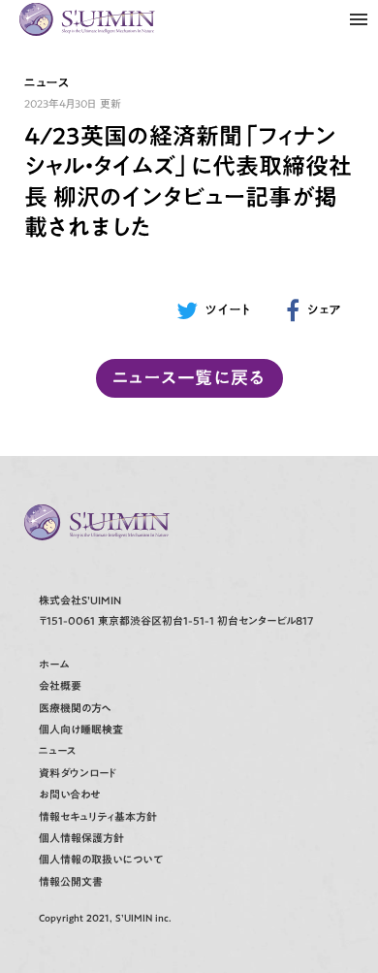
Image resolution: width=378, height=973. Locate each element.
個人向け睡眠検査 (81, 730)
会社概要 (60, 686)
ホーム (54, 665)
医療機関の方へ (75, 708)
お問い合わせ (69, 795)
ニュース (58, 751)
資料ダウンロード (77, 773)
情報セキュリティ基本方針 (98, 817)
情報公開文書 (71, 882)
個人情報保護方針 (81, 838)
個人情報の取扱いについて (101, 860)
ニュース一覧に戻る (189, 377)
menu (358, 19)
